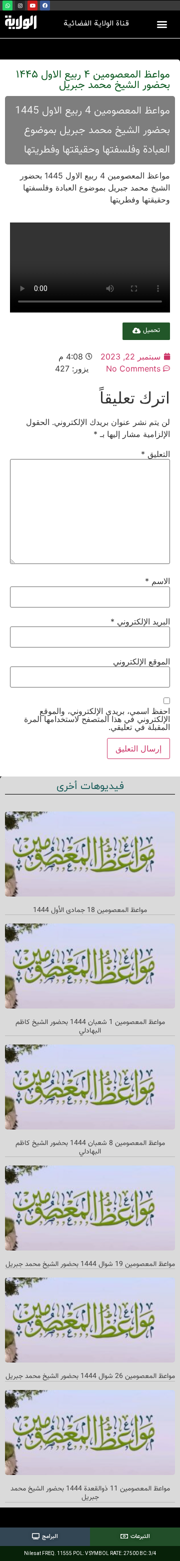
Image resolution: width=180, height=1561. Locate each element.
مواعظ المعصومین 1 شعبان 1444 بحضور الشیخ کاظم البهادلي (90, 1026)
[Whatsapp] (7, 5)
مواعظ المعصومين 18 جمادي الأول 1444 (90, 910)
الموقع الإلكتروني (141, 662)
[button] (162, 24)
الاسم (157, 581)
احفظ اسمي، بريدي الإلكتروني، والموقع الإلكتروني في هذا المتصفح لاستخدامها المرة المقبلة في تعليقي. (97, 719)
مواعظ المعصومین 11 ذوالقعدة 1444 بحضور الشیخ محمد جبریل (90, 1493)
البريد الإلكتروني (140, 622)
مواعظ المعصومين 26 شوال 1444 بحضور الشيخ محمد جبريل (90, 1376)
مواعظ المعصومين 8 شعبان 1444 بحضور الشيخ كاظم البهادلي (90, 1148)
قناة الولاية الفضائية (96, 23)
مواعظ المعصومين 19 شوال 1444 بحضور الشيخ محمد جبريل (90, 1264)
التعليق (155, 454)
